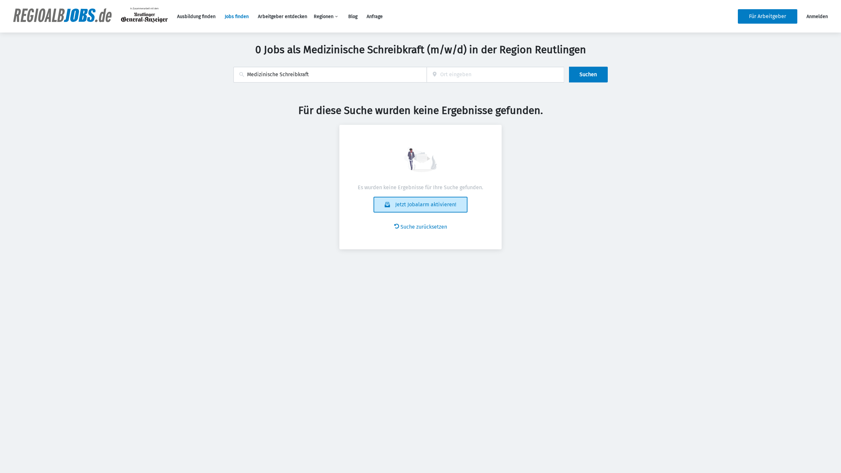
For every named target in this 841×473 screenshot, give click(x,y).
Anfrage (375, 16)
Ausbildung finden (196, 16)
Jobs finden (237, 16)
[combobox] (330, 75)
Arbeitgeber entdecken (282, 16)
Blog (352, 16)
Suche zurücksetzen (423, 227)
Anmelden (817, 16)
